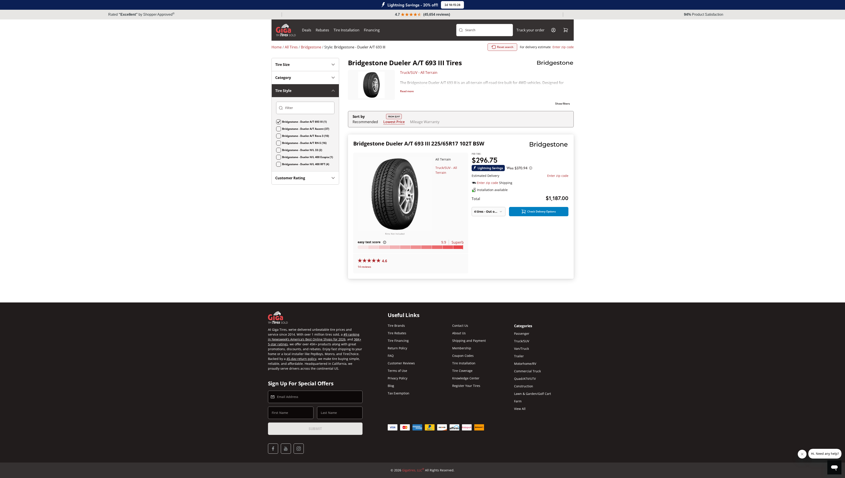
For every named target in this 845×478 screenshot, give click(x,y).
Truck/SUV (521, 341)
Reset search (505, 47)
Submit (315, 428)
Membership (461, 348)
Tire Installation (346, 30)
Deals (306, 30)
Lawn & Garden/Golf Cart (532, 394)
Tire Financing (398, 340)
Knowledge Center (465, 378)
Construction (523, 386)
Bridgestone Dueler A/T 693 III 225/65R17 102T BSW (418, 143)
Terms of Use (397, 371)
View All (520, 409)
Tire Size (282, 64)
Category (283, 77)
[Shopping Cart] (565, 30)
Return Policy (397, 348)
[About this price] (530, 168)
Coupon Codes (463, 356)
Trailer (519, 356)
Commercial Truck (527, 371)
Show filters (562, 103)
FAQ (391, 356)
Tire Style (283, 90)
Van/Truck (521, 348)
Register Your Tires (466, 386)
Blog (391, 386)
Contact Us (460, 325)
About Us (459, 333)
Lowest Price (394, 121)
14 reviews (364, 267)
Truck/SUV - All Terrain (418, 72)
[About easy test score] (384, 242)
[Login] (553, 30)
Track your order (530, 30)
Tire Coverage (462, 371)
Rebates (322, 30)
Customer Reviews (401, 363)
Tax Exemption (398, 393)
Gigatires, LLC (413, 470)
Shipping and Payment (469, 340)
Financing (372, 30)
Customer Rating (290, 178)
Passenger (521, 333)
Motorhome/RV (525, 363)
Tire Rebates (397, 333)
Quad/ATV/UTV (525, 379)
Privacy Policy (397, 378)
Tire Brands (396, 325)
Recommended (365, 121)
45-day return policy (301, 359)
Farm (518, 401)
